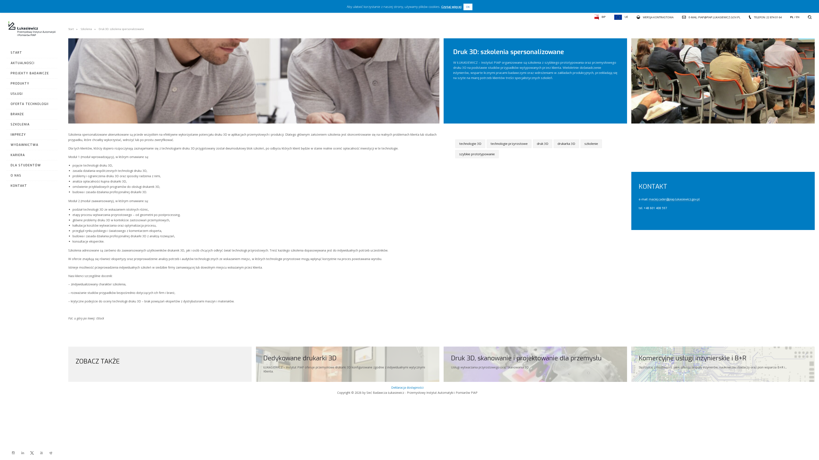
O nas (16, 176)
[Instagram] (13, 453)
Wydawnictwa (24, 145)
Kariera (18, 155)
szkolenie (591, 143)
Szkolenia (20, 124)
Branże (17, 114)
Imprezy (18, 135)
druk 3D (542, 143)
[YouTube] (41, 453)
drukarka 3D (566, 143)
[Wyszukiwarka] (810, 17)
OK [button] (468, 7)
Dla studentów (26, 165)
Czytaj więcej (451, 6)
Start (16, 53)
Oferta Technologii (30, 104)
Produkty (20, 84)
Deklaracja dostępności (407, 387)
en (797, 17)
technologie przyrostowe (509, 143)
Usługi (17, 94)
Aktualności (23, 63)
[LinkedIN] (22, 453)
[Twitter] (32, 453)
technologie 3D (470, 143)
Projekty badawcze (30, 73)
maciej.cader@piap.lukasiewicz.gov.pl (674, 199)
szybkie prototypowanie (477, 154)
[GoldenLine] (50, 453)
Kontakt (19, 186)
